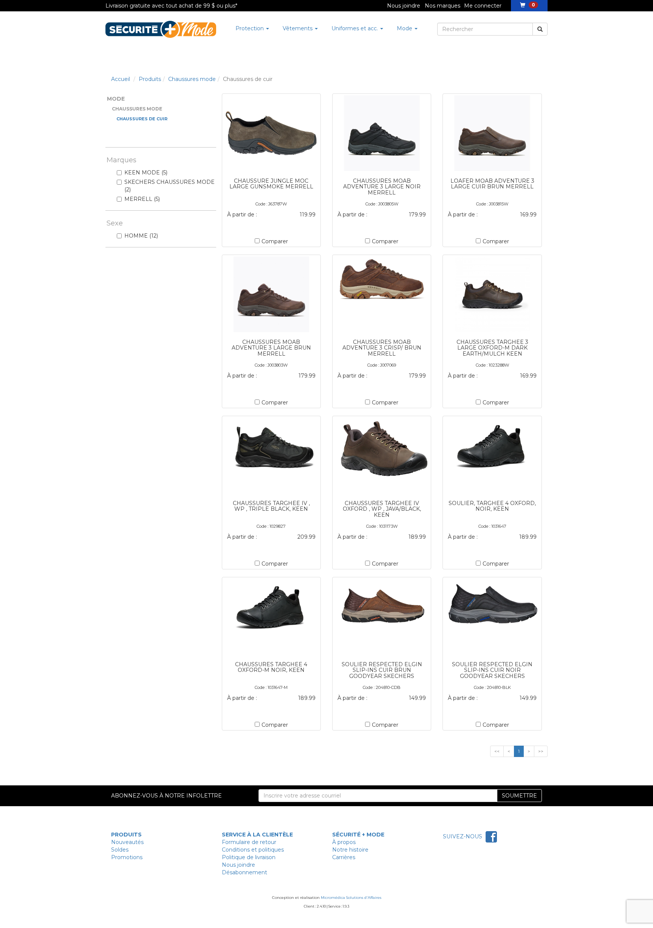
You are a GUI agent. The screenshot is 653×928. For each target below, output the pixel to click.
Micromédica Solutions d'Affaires (351, 897)
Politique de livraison (248, 857)
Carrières (343, 857)
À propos (344, 842)
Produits (150, 79)
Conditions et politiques (253, 849)
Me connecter (482, 5)
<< (497, 751)
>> (540, 751)
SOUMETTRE (519, 795)
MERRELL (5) (142, 199)
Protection (250, 28)
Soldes (119, 849)
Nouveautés (127, 842)
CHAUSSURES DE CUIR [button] (141, 118)
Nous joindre (403, 5)
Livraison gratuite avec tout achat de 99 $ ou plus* (171, 5)
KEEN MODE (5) (145, 172)
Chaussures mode (192, 79)
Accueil (120, 79)
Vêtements (298, 28)
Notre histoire (350, 849)
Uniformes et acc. (355, 28)
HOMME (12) (141, 235)
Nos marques (442, 5)
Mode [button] (116, 98)
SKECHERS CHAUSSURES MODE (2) (169, 186)
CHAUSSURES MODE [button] (137, 109)
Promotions (126, 857)
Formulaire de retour (249, 842)
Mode (405, 28)
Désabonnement (244, 872)
